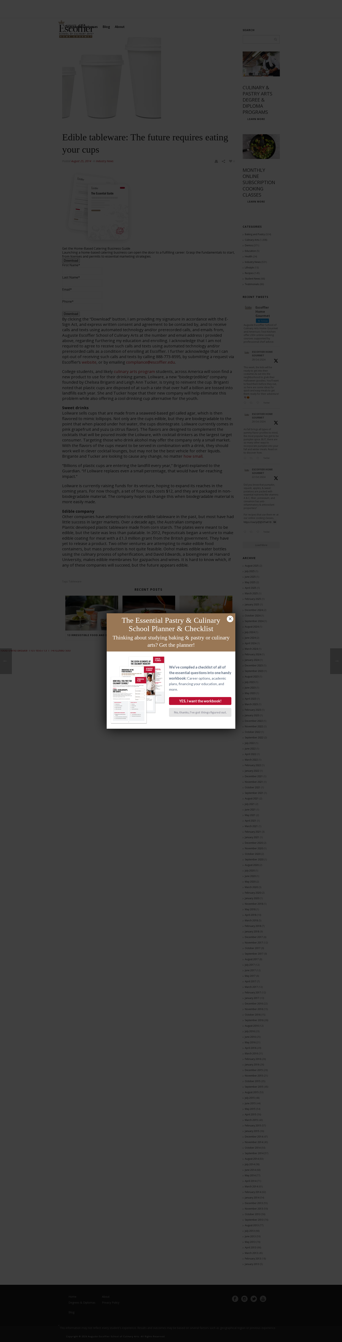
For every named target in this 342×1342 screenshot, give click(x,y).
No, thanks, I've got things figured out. (200, 712)
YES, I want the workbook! (200, 701)
